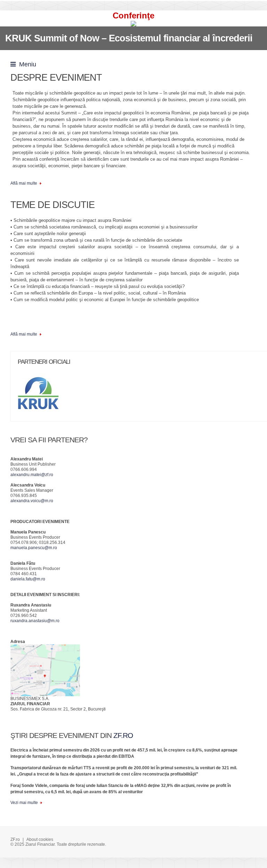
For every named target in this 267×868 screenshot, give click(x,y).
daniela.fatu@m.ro (27, 579)
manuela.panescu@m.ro (33, 547)
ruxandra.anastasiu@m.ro (34, 620)
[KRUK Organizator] (42, 395)
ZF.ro (15, 839)
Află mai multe (23, 183)
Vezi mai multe (24, 802)
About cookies (39, 839)
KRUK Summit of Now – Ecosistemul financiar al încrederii (128, 38)
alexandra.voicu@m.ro (31, 500)
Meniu (26, 64)
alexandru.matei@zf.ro (31, 474)
